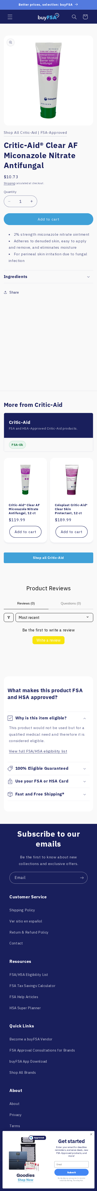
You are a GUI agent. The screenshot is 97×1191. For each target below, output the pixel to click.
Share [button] (14, 292)
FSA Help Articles (23, 997)
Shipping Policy (22, 910)
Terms (14, 1126)
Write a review (48, 640)
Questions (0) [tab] (71, 603)
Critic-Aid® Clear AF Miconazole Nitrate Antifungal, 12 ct (24, 509)
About (14, 1103)
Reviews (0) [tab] (26, 603)
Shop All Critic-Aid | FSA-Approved (35, 132)
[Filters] (9, 617)
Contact (16, 943)
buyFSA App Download (28, 1061)
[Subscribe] (82, 877)
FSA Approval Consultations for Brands (42, 1050)
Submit (71, 1172)
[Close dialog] (91, 1134)
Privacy (15, 1115)
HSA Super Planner (25, 1008)
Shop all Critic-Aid (48, 558)
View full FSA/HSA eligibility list (38, 751)
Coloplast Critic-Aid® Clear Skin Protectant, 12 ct (71, 509)
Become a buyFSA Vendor (31, 1039)
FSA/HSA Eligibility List (28, 974)
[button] (9, 16)
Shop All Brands (22, 1072)
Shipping (9, 183)
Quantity (10, 192)
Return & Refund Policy (28, 932)
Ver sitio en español (25, 921)
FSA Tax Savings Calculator (32, 985)
